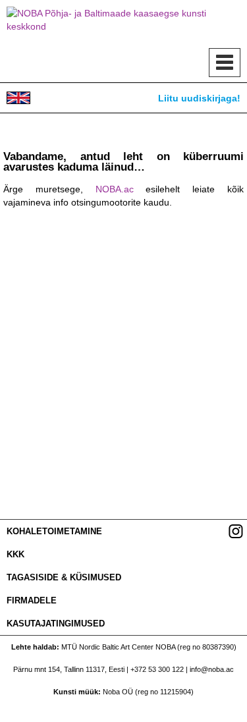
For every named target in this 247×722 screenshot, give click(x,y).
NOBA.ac (115, 189)
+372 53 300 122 (157, 669)
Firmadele (32, 600)
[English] (18, 98)
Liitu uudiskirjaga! (199, 98)
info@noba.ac (212, 669)
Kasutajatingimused (56, 623)
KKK (15, 554)
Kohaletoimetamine (54, 531)
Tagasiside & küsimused (64, 577)
